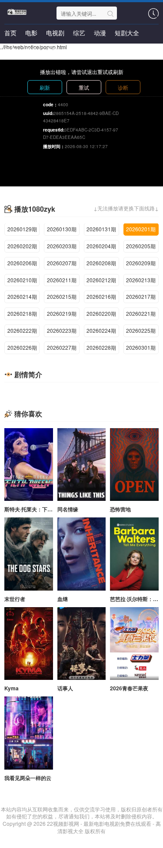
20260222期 (22, 330)
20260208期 (101, 263)
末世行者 (14, 599)
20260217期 (141, 296)
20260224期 (101, 330)
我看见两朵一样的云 (27, 778)
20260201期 (141, 229)
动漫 (100, 32)
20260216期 (101, 296)
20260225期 (141, 330)
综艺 (79, 32)
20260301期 (141, 347)
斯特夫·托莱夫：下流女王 (33, 509)
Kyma (11, 688)
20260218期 (22, 313)
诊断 (123, 87)
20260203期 (62, 246)
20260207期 (62, 263)
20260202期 (22, 246)
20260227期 (62, 347)
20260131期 (101, 229)
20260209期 (141, 263)
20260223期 (62, 330)
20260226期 (22, 347)
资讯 (31, 50)
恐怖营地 (120, 509)
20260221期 (141, 313)
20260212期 (101, 280)
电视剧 (55, 32)
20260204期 (101, 246)
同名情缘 (67, 509)
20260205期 (141, 246)
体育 (10, 50)
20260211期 (62, 280)
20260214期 (22, 296)
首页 (10, 32)
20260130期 (62, 229)
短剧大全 (127, 32)
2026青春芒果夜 (129, 688)
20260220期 (101, 313)
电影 (31, 32)
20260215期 (62, 296)
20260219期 (62, 313)
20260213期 (141, 280)
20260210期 (22, 280)
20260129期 (22, 229)
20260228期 (101, 347)
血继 (62, 599)
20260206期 (22, 263)
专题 (52, 50)
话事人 (65, 688)
